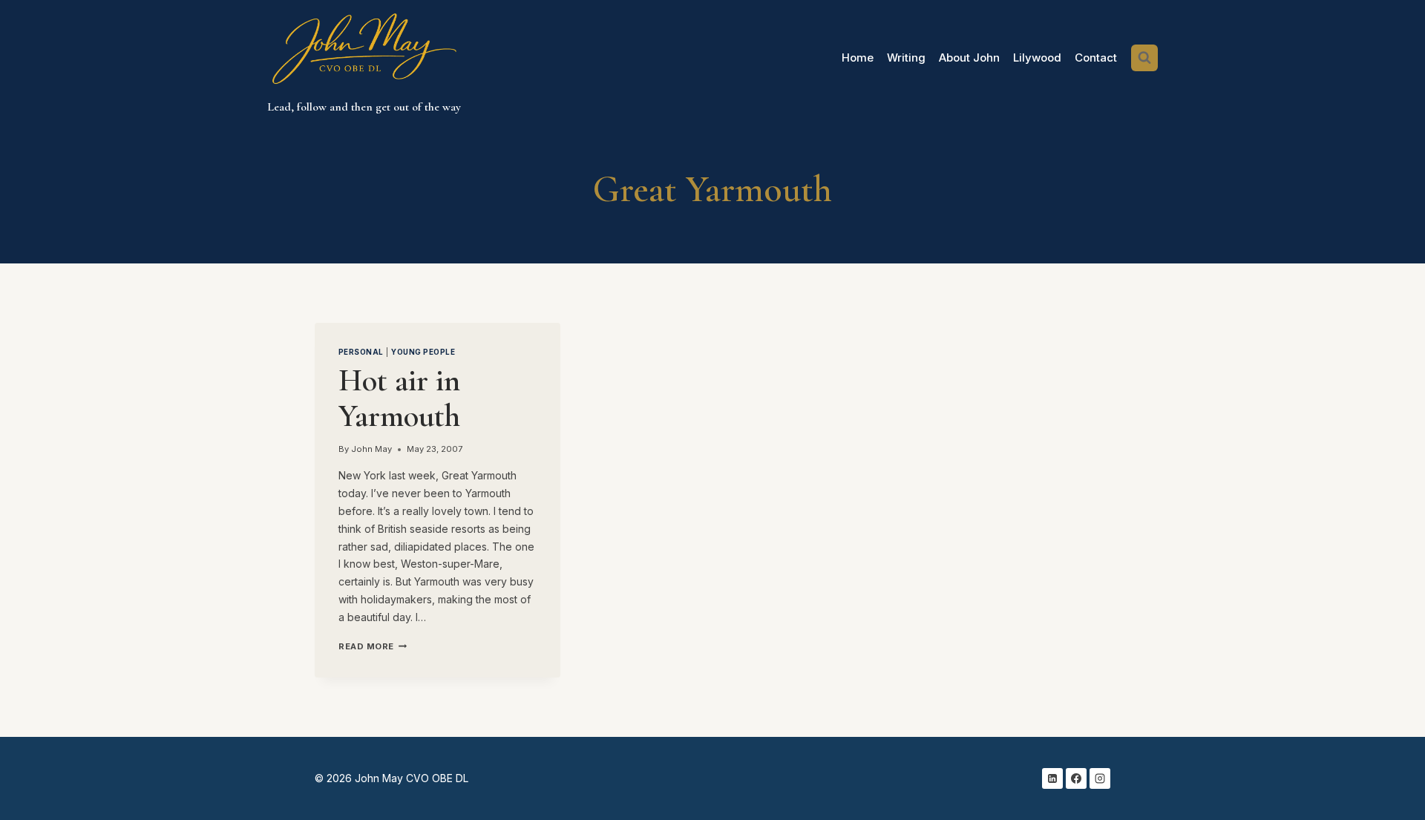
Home (858, 57)
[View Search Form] (1144, 58)
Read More (372, 646)
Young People (423, 352)
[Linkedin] (1052, 778)
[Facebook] (1076, 778)
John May (371, 449)
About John (969, 57)
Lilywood (1037, 57)
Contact (1096, 57)
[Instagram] (1100, 778)
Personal (361, 352)
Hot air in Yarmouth (399, 398)
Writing (906, 57)
